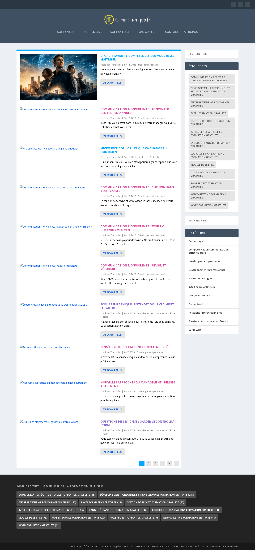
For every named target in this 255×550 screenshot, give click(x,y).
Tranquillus (115, 64)
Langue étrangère (199, 295)
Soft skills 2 (93, 32)
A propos (191, 32)
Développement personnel (151, 118)
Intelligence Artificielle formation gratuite (207, 133)
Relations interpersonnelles (205, 312)
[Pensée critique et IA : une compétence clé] (58, 347)
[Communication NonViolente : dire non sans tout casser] (58, 187)
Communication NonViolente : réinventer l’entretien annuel (134, 111)
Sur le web (195, 329)
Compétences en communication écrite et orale (209, 251)
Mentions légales (111, 546)
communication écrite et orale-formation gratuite (209, 78)
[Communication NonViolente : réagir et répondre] (58, 266)
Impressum (213, 546)
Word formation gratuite (208, 205)
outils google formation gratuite (208, 174)
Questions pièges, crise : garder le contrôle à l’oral (137, 423)
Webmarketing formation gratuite (208, 196)
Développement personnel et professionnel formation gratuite (210, 91)
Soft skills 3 (119, 32)
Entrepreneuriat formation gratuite (210, 104)
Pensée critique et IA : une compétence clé (134, 347)
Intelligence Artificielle (149, 64)
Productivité (196, 304)
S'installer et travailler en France (208, 321)
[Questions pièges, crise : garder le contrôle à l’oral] (58, 422)
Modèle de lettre (202, 164)
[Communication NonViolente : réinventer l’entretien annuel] (58, 109)
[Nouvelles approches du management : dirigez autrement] (58, 383)
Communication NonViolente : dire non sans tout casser (137, 189)
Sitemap (128, 546)
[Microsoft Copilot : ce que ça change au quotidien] (58, 149)
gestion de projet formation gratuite (210, 122)
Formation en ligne (200, 278)
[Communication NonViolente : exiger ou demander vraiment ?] (58, 227)
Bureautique (196, 241)
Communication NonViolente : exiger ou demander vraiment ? (133, 228)
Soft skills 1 (66, 32)
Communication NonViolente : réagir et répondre (133, 267)
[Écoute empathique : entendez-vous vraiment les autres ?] (58, 305)
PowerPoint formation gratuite (206, 185)
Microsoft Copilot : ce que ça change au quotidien (133, 150)
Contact (172, 32)
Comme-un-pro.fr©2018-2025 (83, 546)
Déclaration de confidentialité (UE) (185, 546)
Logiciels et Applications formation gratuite (207, 155)
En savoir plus (112, 82)
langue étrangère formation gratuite (211, 144)
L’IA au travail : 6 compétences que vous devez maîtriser (137, 57)
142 (170, 463)
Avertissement (230, 546)
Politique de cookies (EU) (150, 546)
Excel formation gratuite (208, 113)
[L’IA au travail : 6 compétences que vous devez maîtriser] (58, 77)
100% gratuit (147, 32)
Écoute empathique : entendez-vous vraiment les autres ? (137, 306)
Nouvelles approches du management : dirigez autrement (137, 384)
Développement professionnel (207, 270)
